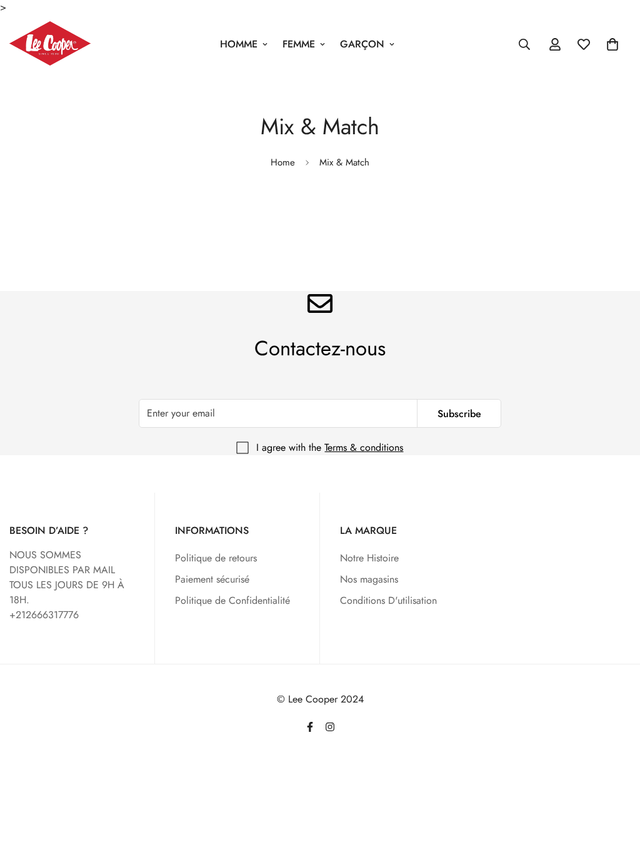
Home (283, 162)
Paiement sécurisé (212, 579)
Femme (298, 44)
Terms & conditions (363, 447)
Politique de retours (216, 558)
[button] (612, 44)
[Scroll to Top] (615, 785)
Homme (239, 44)
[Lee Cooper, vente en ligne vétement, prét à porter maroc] (50, 44)
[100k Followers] (330, 727)
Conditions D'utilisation (388, 600)
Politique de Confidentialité (232, 600)
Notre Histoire (369, 558)
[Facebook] (310, 727)
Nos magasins (369, 579)
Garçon (362, 44)
